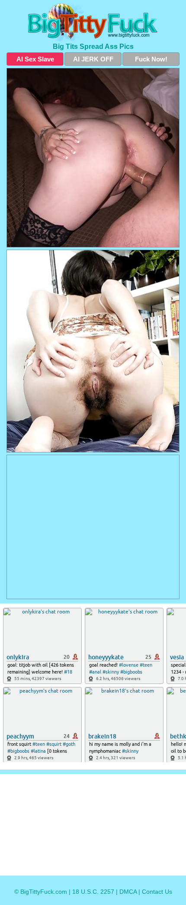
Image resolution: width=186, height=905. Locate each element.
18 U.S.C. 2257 (93, 891)
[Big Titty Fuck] (93, 22)
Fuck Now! (151, 59)
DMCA (128, 891)
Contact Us (157, 891)
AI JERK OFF (93, 59)
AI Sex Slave (35, 59)
